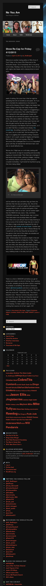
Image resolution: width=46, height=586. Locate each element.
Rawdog (12, 413)
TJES (21, 35)
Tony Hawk (25, 420)
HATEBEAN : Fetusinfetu (14, 584)
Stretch (29, 417)
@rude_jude (10, 502)
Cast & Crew (10, 336)
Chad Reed (35, 376)
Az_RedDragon (27, 56)
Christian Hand (11, 380)
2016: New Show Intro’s (13, 444)
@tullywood (10, 549)
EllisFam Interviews (12, 341)
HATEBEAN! (10, 563)
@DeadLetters (10, 531)
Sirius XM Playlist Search (14, 575)
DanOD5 (18, 385)
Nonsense (9, 343)
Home (8, 35)
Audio (29, 373)
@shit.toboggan (11, 540)
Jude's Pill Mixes (11, 570)
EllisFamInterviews (32, 387)
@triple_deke (10, 547)
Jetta (28, 395)
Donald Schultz (11, 387)
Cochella (13, 312)
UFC (30, 420)
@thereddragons (11, 545)
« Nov (7, 366)
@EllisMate (9, 493)
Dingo (36, 384)
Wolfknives (29, 35)
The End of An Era (12, 435)
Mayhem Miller (26, 404)
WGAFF (31, 312)
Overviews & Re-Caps (18, 310)
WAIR (26, 312)
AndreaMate (9, 373)
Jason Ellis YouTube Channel (15, 566)
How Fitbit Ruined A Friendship (16, 440)
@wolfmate (9, 556)
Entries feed (10, 467)
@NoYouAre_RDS (12, 497)
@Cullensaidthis (11, 490)
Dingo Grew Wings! (12, 438)
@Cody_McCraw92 (12, 486)
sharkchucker (17, 417)
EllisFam (20, 387)
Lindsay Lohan (15, 404)
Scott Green (9, 417)
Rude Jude (32, 413)
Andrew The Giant (20, 373)
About (14, 35)
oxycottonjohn (34, 409)
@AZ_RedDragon (11, 481)
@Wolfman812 (10, 515)
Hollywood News (26, 390)
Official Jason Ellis (12, 573)
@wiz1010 (9, 513)
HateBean (18, 390)
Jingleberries (14, 399)
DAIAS (19, 312)
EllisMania (10, 390)
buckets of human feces (24, 226)
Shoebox (23, 417)
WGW (23, 423)
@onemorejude (11, 536)
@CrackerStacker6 (12, 488)
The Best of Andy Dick (13, 442)
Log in (8, 465)
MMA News (17, 409)
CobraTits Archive (12, 338)
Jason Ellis (18, 394)
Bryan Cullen (27, 376)
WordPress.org (11, 472)
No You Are (13, 12)
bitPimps (18, 375)
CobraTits (25, 379)
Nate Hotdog (25, 409)
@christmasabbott (16, 288)
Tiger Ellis (19, 419)
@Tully (8, 511)
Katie (22, 312)
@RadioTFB (10, 499)
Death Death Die (27, 385)
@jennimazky (10, 495)
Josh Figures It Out (12, 568)
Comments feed (11, 469)
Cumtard (11, 384)
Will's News (9, 577)
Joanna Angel (28, 400)
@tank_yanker (10, 508)
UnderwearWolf (13, 423)
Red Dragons (22, 414)
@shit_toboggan (11, 506)
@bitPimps (9, 483)
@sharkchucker (11, 504)
